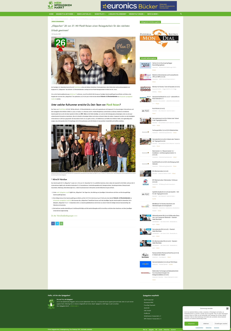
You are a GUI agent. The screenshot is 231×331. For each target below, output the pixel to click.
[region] (138, 6)
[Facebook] (53, 223)
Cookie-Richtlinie (199, 327)
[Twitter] (57, 223)
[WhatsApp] (61, 223)
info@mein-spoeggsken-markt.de (62, 200)
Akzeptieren (191, 324)
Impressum (216, 327)
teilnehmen (73, 94)
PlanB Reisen (77, 87)
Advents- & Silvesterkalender (61, 19)
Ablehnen (206, 324)
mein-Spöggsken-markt (63, 192)
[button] (227, 308)
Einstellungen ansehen (221, 324)
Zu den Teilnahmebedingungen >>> (64, 215)
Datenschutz (208, 327)
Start (52, 19)
